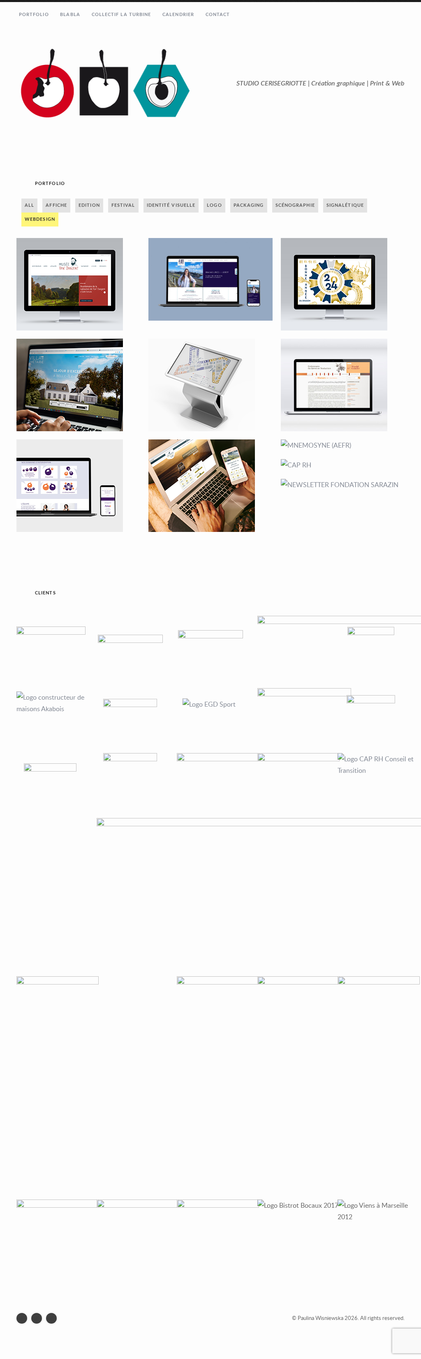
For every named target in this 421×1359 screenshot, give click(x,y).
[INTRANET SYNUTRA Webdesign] (343, 284)
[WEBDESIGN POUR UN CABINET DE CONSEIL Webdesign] (78, 485)
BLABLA (70, 14)
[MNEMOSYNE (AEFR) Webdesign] (343, 445)
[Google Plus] (23, 1318)
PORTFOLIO (34, 14)
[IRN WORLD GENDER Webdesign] (343, 385)
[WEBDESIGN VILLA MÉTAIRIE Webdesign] (78, 385)
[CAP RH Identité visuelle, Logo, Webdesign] (343, 465)
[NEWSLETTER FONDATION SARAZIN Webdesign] (343, 484)
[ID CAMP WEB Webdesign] (210, 485)
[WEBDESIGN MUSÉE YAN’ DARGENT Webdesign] (78, 284)
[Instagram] (38, 1318)
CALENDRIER (178, 14)
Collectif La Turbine (121, 14)
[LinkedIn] (53, 1318)
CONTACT (218, 14)
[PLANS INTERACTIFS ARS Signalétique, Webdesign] (210, 385)
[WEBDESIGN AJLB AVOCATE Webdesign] (210, 279)
